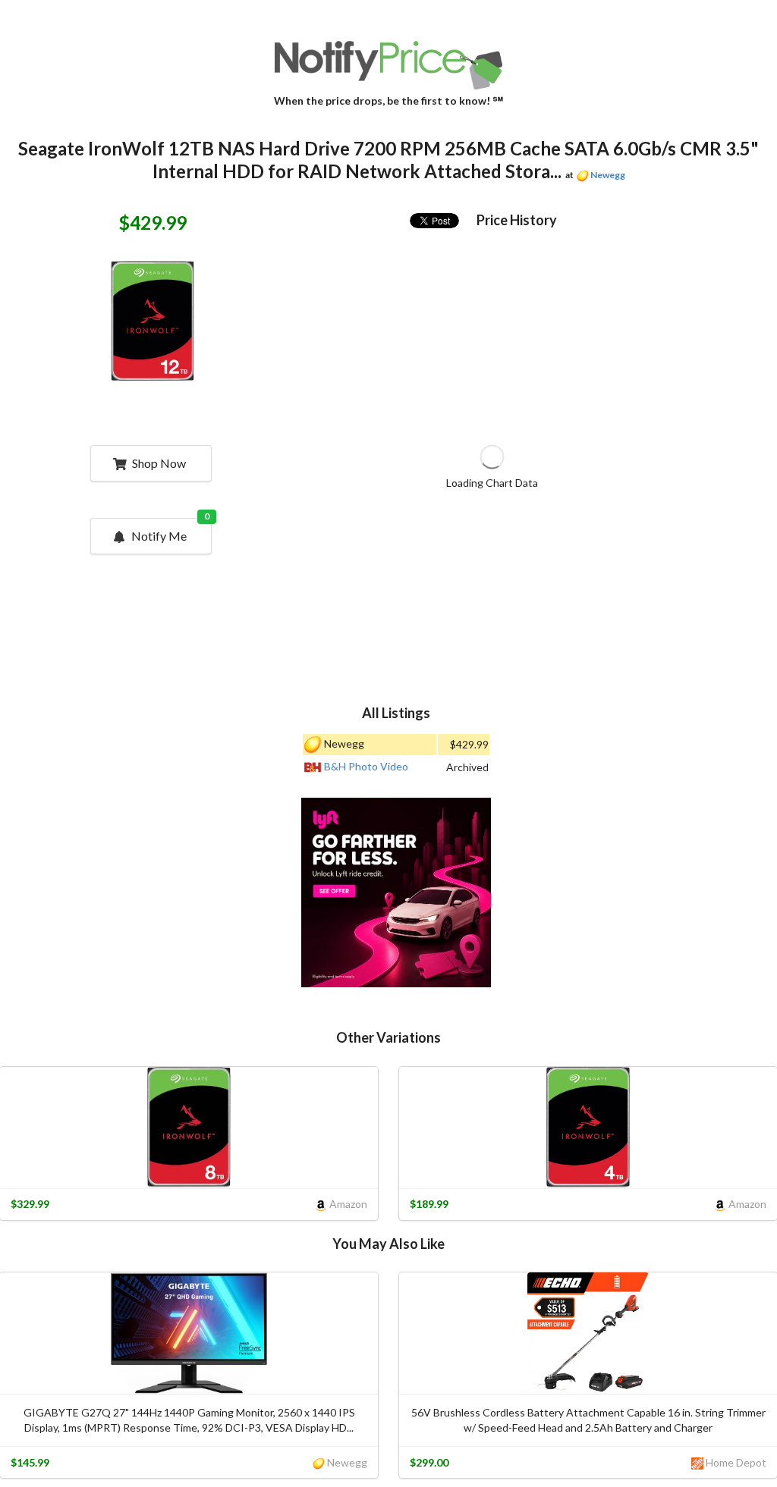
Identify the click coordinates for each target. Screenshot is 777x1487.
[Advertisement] (396, 894)
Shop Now (159, 463)
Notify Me (170, 531)
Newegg (607, 174)
